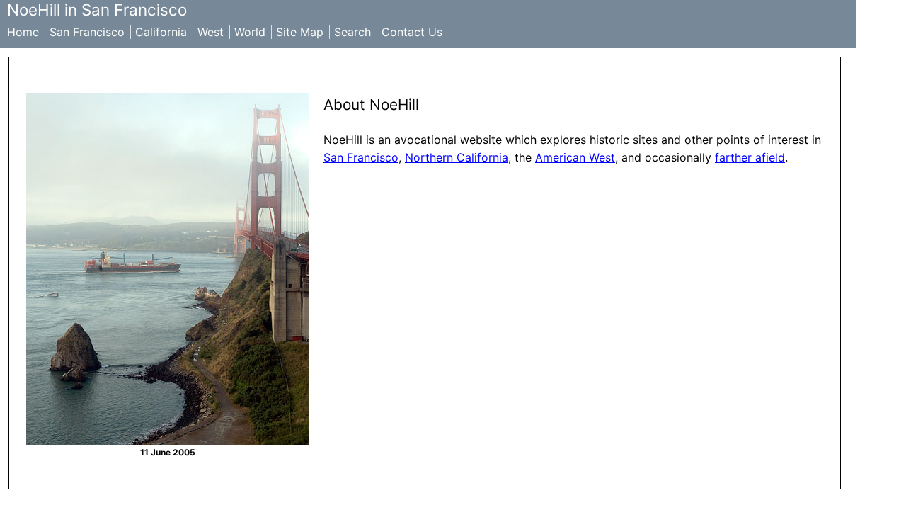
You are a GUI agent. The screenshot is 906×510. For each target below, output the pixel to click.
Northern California (456, 157)
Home (23, 32)
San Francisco (87, 32)
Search (352, 32)
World (249, 32)
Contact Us (412, 32)
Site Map (299, 32)
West (210, 32)
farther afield (750, 157)
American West (575, 157)
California (161, 32)
